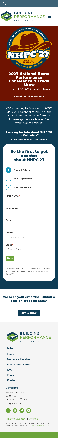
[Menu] (49, 16)
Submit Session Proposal (29, 96)
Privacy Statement (16, 418)
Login (10, 354)
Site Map (33, 418)
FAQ (9, 369)
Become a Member (18, 359)
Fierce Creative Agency (39, 426)
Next (10, 258)
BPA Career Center (18, 364)
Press (10, 375)
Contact (12, 380)
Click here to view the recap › (29, 139)
